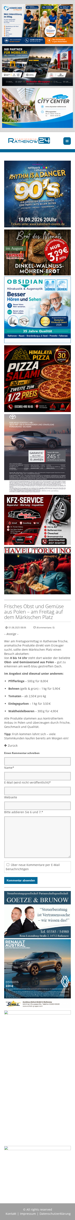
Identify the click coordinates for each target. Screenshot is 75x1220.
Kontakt (11, 1214)
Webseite (10, 797)
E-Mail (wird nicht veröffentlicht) (27, 782)
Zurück (13, 745)
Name (9, 768)
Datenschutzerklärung (55, 1214)
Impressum (28, 1214)
